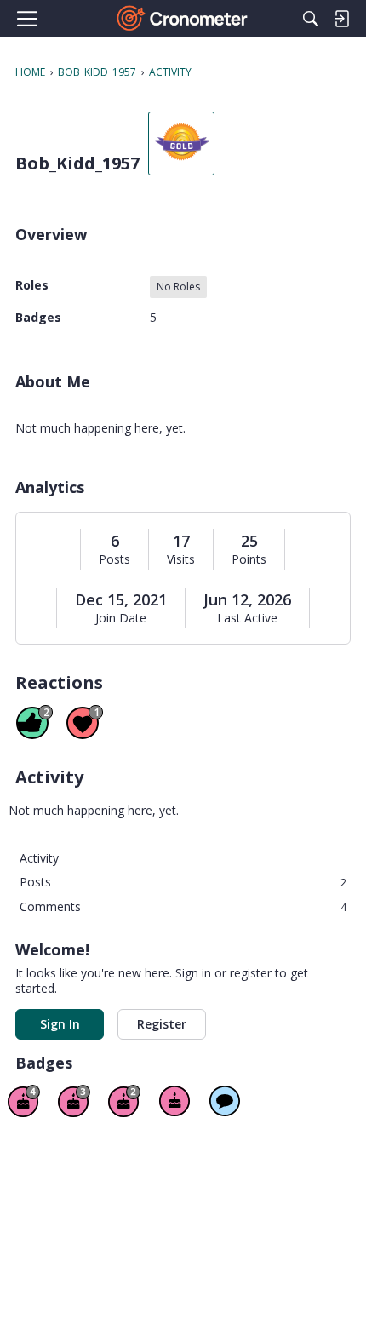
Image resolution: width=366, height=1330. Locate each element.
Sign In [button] (60, 1024)
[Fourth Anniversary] (24, 1101)
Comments (183, 906)
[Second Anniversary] (124, 1101)
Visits (181, 559)
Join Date (120, 618)
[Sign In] (341, 18)
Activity (39, 858)
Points (249, 559)
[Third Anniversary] (74, 1101)
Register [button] (161, 1024)
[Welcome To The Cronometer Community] (183, 18)
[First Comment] (225, 1101)
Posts (114, 559)
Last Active (247, 618)
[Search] (310, 18)
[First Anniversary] (174, 1101)
